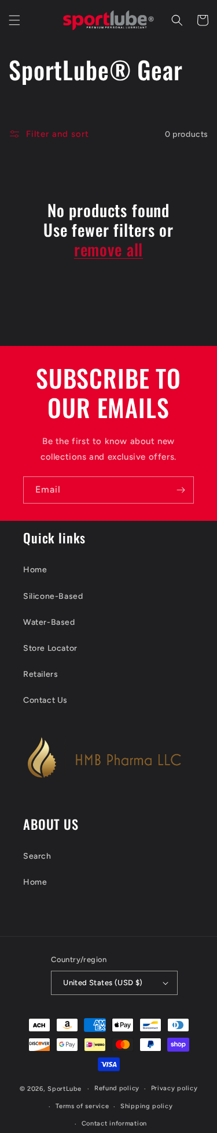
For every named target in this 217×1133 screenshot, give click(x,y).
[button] (14, 20)
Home (35, 570)
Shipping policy (146, 1106)
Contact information (114, 1123)
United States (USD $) (102, 982)
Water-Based (49, 622)
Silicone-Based (53, 596)
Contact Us (45, 700)
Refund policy (116, 1088)
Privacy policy (174, 1088)
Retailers (40, 674)
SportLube (64, 1089)
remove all (108, 249)
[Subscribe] (180, 490)
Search (37, 856)
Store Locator (50, 648)
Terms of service (82, 1106)
